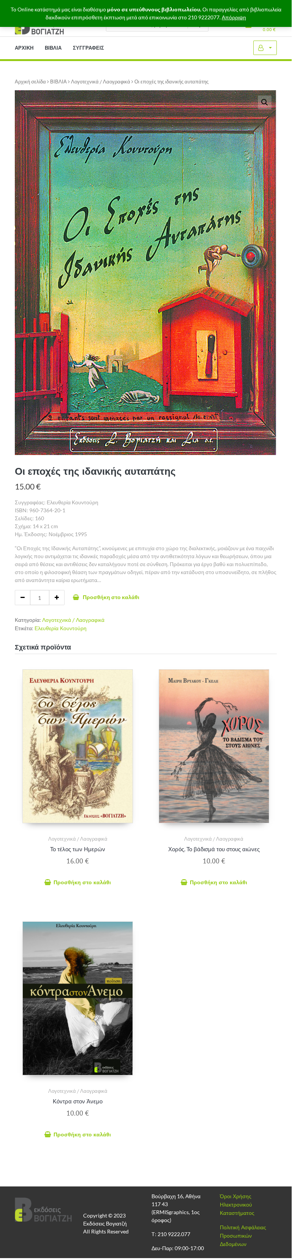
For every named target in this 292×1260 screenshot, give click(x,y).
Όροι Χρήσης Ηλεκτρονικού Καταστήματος (237, 1204)
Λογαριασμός (265, 48)
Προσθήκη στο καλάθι (111, 597)
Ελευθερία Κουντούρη (61, 628)
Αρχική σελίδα (30, 81)
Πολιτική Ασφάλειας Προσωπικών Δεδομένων (243, 1235)
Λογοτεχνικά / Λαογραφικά (100, 81)
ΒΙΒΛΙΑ (58, 81)
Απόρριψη (234, 17)
